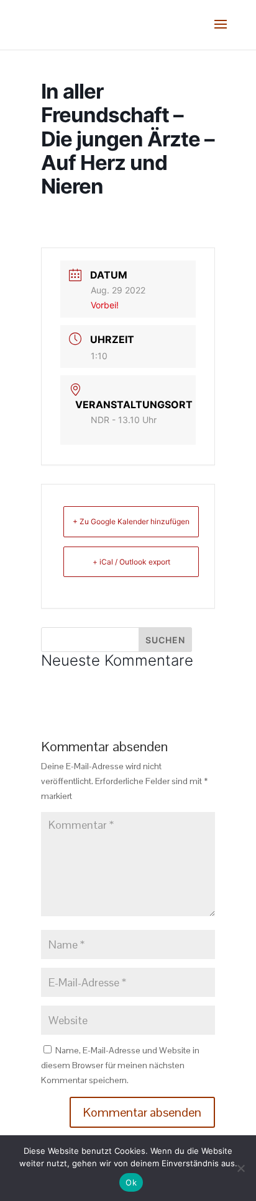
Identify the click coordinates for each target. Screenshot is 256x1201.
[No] (240, 1168)
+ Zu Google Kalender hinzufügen (131, 521)
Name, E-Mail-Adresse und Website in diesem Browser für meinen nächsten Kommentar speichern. (120, 1065)
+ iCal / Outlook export (131, 561)
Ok (131, 1182)
